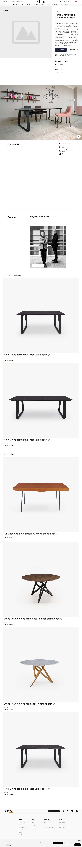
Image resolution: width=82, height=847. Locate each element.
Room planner (35, 825)
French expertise (22, 827)
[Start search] (61, 2)
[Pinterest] (77, 811)
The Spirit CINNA (22, 822)
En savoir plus (13, 844)
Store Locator (62, 822)
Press (45, 822)
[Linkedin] (72, 811)
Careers (45, 825)
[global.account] (78, 2)
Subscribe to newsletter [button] (53, 811)
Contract (46, 829)
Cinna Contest (21, 832)
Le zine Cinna (19, 1)
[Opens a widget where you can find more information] (77, 844)
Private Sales (62, 827)
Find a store (61, 49)
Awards (20, 834)
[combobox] (79, 840)
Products (5, 1)
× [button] (80, 840)
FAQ (33, 822)
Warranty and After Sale (64, 825)
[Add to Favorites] (78, 12)
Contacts (34, 827)
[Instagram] (63, 811)
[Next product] (77, 275)
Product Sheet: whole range (67, 150)
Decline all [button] (69, 843)
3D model (64, 153)
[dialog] (41, 843)
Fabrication (20, 825)
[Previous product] (73, 275)
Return (6, 10)
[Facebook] (67, 811)
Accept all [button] (58, 843)
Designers (12, 1)
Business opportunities (48, 827)
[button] (28, 845)
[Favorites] (72, 2)
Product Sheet (65, 147)
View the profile (38, 265)
